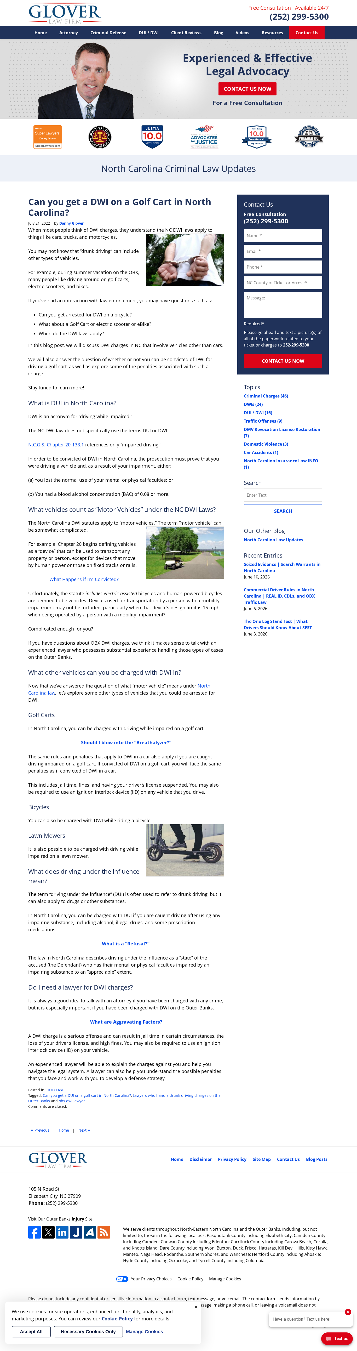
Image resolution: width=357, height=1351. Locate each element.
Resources (272, 33)
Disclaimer (200, 1159)
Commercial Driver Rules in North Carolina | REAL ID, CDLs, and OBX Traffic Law (279, 596)
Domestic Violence (266, 444)
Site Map (262, 1159)
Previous (40, 1129)
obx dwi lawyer (72, 1100)
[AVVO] (90, 1232)
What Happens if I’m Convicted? (84, 579)
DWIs (253, 404)
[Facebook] (34, 1232)
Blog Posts (316, 1159)
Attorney (68, 33)
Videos (242, 33)
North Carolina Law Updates (273, 540)
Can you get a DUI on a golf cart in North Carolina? (87, 1095)
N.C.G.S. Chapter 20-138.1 (56, 444)
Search (283, 511)
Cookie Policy (190, 1279)
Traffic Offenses (263, 421)
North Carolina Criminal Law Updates (65, 13)
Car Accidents (261, 452)
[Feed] (103, 1232)
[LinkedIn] (62, 1232)
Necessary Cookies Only (88, 1331)
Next (84, 1129)
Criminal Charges (266, 396)
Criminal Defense (108, 33)
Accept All (31, 1331)
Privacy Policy (232, 1159)
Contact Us (307, 33)
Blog (218, 33)
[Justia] (76, 1232)
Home (40, 33)
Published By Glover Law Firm (289, 13)
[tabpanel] (47, 137)
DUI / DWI (149, 33)
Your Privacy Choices (151, 1279)
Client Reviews (186, 33)
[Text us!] (337, 1340)
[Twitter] (48, 1232)
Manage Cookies (225, 1279)
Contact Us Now (247, 88)
